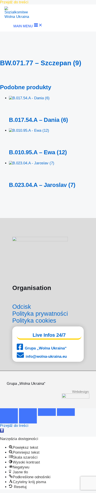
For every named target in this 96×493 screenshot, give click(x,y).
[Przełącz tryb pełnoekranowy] (28, 412)
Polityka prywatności (40, 313)
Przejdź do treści (14, 2)
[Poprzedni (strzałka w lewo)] (9, 419)
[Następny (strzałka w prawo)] (28, 419)
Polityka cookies (34, 320)
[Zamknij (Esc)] (66, 412)
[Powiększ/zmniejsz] (9, 412)
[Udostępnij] (47, 412)
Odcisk (21, 306)
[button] (2, 430)
